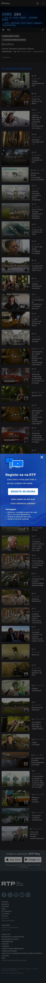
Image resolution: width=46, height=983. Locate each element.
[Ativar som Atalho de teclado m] (8, 980)
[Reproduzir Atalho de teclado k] (3, 980)
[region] (23, 491)
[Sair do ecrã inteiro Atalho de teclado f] (42, 980)
